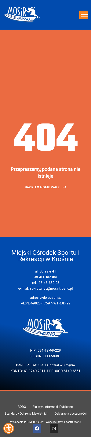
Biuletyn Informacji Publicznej (52, 407)
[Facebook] (37, 428)
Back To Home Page (42, 187)
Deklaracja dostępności (71, 413)
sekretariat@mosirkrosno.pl (51, 288)
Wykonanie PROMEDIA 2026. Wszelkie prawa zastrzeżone (45, 422)
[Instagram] (54, 428)
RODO (22, 407)
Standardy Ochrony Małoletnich (26, 413)
